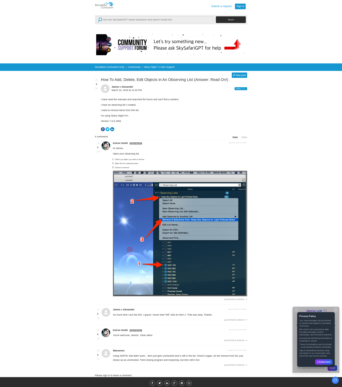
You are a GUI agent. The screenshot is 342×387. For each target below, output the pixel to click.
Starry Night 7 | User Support (159, 67)
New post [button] (241, 75)
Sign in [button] (240, 6)
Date (235, 137)
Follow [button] (238, 89)
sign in (106, 375)
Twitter (108, 129)
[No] (96, 88)
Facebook (103, 129)
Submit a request (221, 6)
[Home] (105, 5)
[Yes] (96, 80)
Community (134, 67)
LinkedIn (112, 129)
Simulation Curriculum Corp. (110, 67)
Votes (244, 137)
